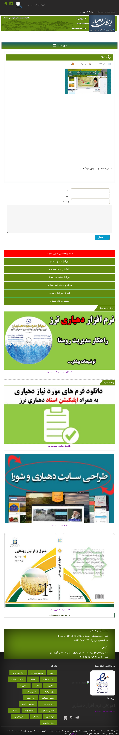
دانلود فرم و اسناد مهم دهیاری (59, 446)
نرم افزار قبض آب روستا (59, 277)
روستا (52, 673)
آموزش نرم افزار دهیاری (59, 293)
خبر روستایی (30, 698)
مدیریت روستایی (17, 679)
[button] (62, 45)
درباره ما (92, 11)
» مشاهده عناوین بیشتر (59, 615)
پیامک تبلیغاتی (48, 679)
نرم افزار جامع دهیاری (59, 261)
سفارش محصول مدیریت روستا (59, 253)
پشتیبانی (100, 11)
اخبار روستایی (31, 691)
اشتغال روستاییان (47, 710)
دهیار (37, 685)
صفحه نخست (110, 11)
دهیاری (33, 679)
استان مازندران (48, 722)
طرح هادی (50, 716)
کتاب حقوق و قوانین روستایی (59, 609)
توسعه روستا (29, 710)
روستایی (14, 710)
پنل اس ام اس (48, 691)
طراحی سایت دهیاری (59, 525)
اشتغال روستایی (48, 698)
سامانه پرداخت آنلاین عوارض (59, 285)
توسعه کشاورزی (28, 704)
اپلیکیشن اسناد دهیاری (59, 269)
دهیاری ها (23, 685)
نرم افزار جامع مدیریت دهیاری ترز (59, 371)
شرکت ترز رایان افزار (78, 733)
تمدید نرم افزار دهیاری (59, 301)
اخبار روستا (50, 685)
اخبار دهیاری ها (18, 673)
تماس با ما (84, 11)
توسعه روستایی (37, 673)
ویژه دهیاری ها (108, 382)
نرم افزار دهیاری (20, 716)
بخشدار (36, 716)
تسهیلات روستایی (47, 704)
